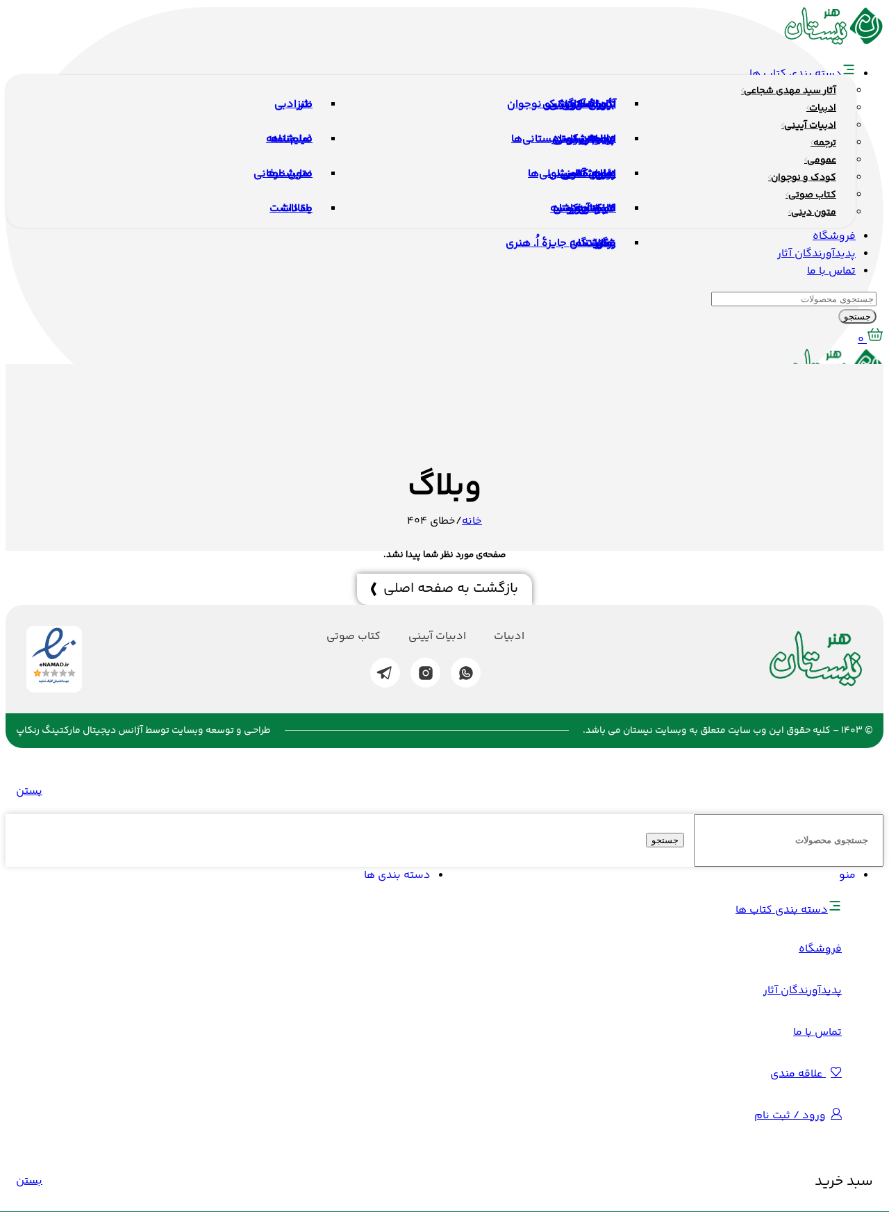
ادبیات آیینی (437, 637)
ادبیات (509, 637)
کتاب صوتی (353, 637)
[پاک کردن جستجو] (687, 840)
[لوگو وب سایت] (833, 42)
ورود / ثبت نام (790, 1115)
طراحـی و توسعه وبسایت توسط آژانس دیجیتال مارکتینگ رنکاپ (143, 730)
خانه (472, 521)
